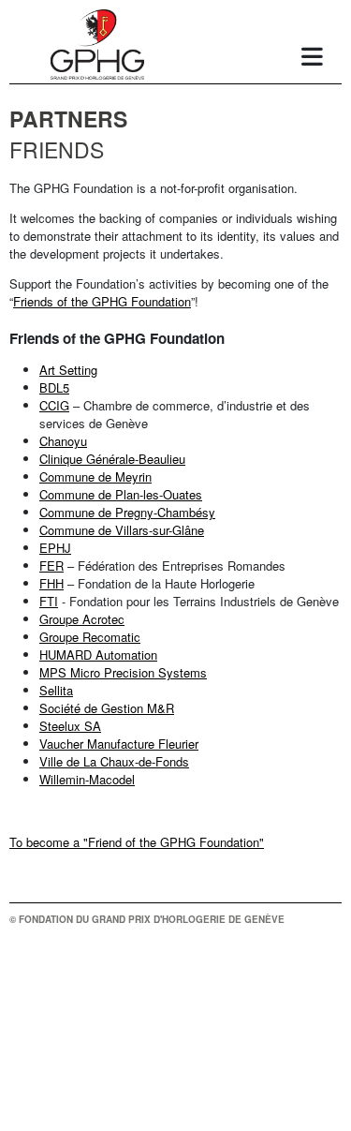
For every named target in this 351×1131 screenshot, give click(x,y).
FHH (51, 583)
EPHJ (55, 548)
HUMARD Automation (98, 654)
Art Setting (68, 370)
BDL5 (54, 387)
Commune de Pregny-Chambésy (127, 512)
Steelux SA (70, 726)
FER (51, 565)
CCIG (54, 405)
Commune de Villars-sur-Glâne (121, 530)
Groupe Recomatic (89, 637)
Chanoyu (63, 441)
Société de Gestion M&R (106, 708)
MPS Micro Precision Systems (123, 672)
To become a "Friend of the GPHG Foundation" (136, 842)
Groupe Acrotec (81, 619)
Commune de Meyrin (95, 476)
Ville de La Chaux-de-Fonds (114, 761)
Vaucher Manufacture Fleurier (118, 743)
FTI (48, 601)
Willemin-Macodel (87, 779)
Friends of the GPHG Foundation (102, 301)
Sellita (56, 690)
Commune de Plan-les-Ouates (120, 494)
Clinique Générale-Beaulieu (112, 459)
